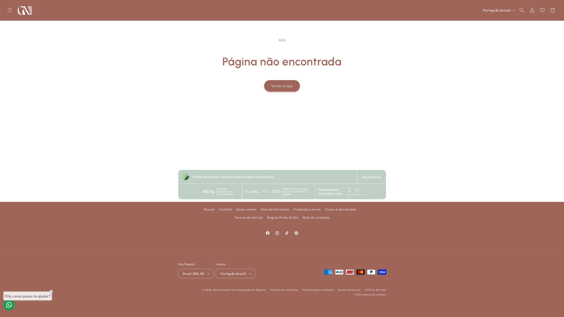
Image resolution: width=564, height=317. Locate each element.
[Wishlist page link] (542, 10)
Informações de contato (370, 294)
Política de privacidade (318, 289)
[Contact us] (9, 304)
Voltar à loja (282, 86)
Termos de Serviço (248, 217)
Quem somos (246, 209)
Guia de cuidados (316, 217)
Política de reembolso (284, 289)
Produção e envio (307, 209)
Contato (225, 209)
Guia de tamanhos (275, 209)
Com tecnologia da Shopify (248, 289)
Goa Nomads (221, 289)
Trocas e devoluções (340, 209)
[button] (10, 10)
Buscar (209, 209)
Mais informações (371, 176)
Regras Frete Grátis (282, 217)
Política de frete (375, 289)
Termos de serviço (349, 289)
